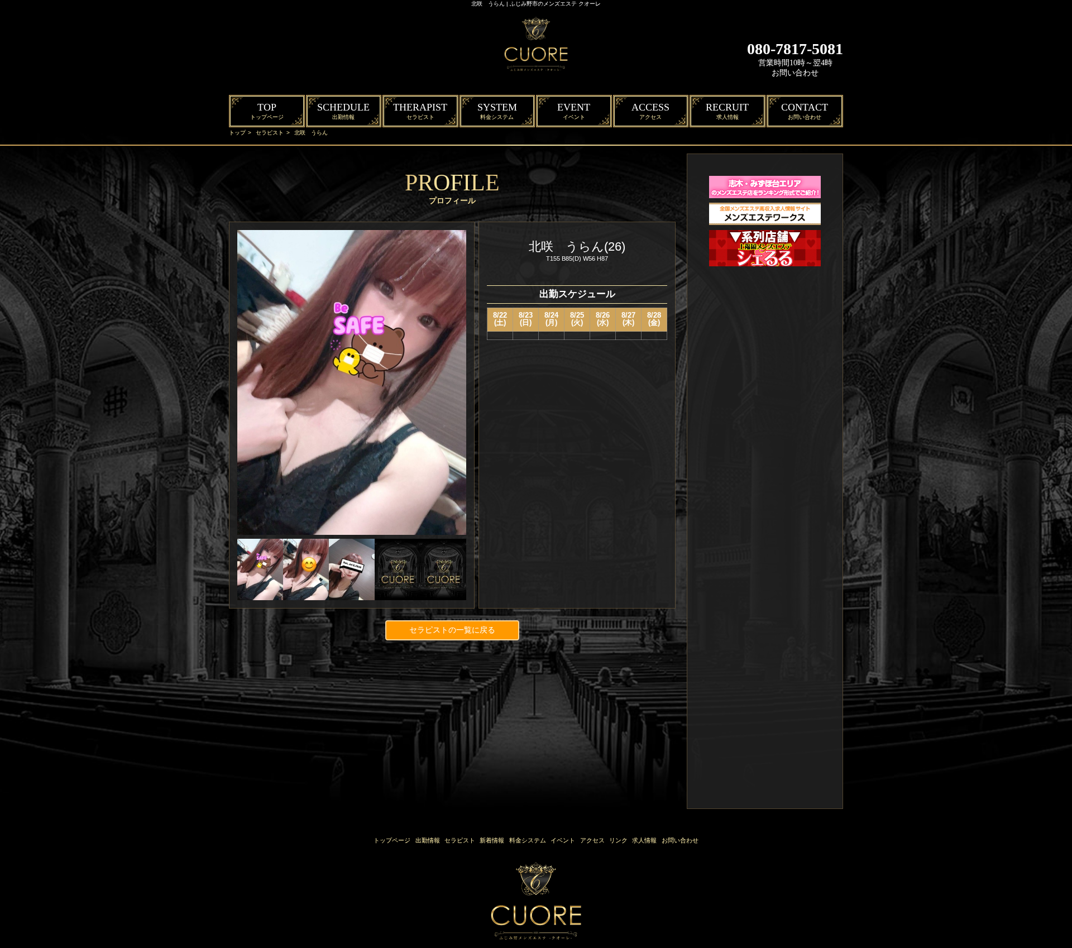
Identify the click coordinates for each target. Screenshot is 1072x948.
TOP (267, 111)
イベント (563, 840)
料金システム (527, 840)
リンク (618, 840)
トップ (237, 133)
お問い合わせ (795, 73)
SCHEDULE (343, 111)
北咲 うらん (311, 133)
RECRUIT (727, 111)
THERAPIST (420, 111)
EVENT (573, 111)
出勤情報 (427, 840)
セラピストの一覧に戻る (452, 629)
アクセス (592, 840)
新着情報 (492, 840)
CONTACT (804, 111)
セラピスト (270, 133)
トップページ (392, 840)
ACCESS (650, 111)
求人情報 (644, 840)
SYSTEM (497, 111)
